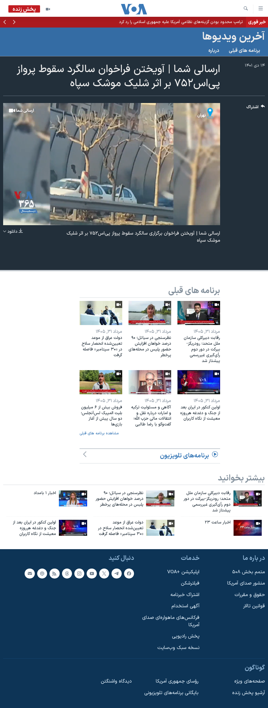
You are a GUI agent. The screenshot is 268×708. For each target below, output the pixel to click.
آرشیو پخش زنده (248, 692)
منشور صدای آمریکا (246, 583)
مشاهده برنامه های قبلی (99, 433)
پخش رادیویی (185, 636)
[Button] (255, 108)
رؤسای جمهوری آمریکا (177, 681)
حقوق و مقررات (249, 594)
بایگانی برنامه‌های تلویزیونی (171, 692)
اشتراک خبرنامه (184, 594)
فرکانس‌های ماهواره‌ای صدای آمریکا (170, 621)
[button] (14, 22)
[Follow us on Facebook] (129, 573)
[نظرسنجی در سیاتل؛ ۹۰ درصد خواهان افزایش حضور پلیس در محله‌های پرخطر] (150, 313)
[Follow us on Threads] (67, 573)
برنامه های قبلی (244, 50)
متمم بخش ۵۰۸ (248, 571)
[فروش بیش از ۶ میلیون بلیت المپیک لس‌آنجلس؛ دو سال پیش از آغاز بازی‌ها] (101, 382)
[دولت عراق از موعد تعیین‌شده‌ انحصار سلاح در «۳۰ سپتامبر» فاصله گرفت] (101, 313)
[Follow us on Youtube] (92, 573)
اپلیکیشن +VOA (183, 571)
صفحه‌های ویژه (249, 681)
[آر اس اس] (54, 573)
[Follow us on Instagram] (79, 573)
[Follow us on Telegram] (116, 573)
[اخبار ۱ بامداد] (73, 498)
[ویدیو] (48, 9)
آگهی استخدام (185, 606)
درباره (213, 50)
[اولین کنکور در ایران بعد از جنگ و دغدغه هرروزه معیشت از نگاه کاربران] (198, 382)
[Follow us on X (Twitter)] (104, 573)
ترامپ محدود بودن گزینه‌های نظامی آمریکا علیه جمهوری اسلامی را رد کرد (181, 22)
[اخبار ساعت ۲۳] (247, 528)
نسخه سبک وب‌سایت (178, 647)
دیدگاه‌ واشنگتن (116, 681)
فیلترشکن (190, 583)
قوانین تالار (254, 606)
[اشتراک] (30, 573)
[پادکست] (42, 573)
